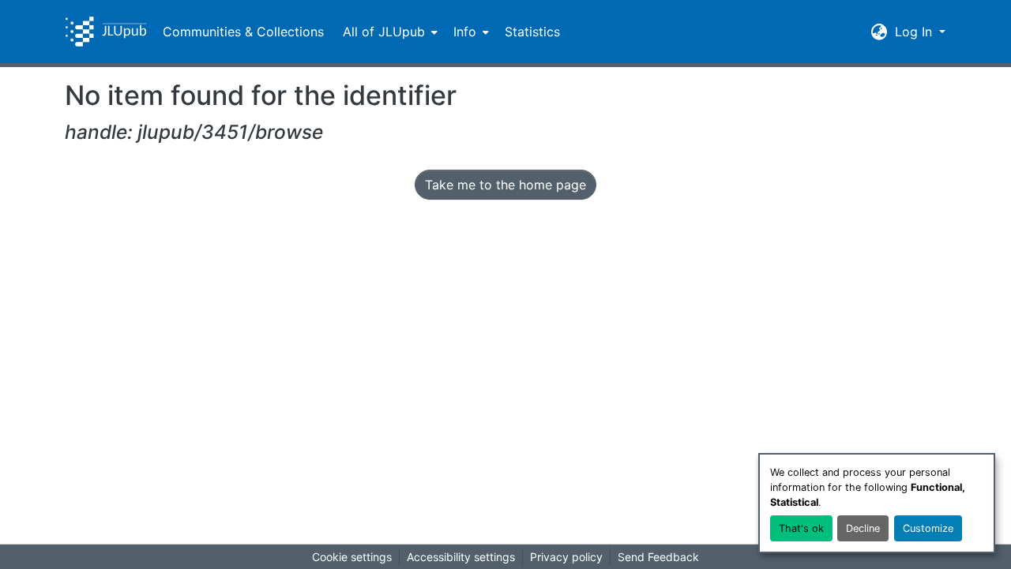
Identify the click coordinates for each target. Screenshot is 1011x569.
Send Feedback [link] (658, 556)
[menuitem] (389, 31)
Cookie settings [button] (352, 556)
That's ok (801, 528)
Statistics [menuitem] (532, 31)
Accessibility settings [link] (461, 556)
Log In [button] (915, 31)
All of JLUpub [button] (384, 31)
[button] (106, 31)
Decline (863, 528)
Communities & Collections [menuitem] (243, 31)
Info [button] (464, 31)
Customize (928, 528)
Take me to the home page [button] (505, 185)
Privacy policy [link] (566, 556)
